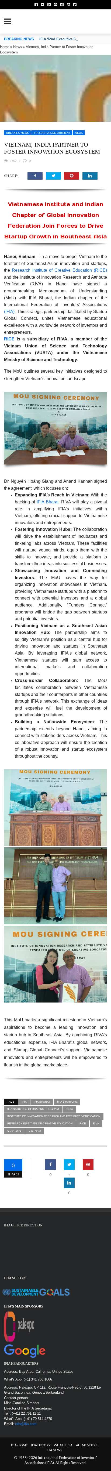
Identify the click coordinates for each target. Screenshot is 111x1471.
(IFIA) (9, 311)
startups (14, 1130)
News (17, 47)
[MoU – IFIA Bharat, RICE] (55, 428)
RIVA (96, 1123)
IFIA (24, 1101)
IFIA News (54, 1450)
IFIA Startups (67, 1101)
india (69, 1108)
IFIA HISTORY (40, 1445)
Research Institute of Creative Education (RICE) (59, 270)
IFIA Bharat (47, 502)
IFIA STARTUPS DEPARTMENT (51, 132)
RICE (9, 339)
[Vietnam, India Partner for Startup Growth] (55, 964)
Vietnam (35, 1130)
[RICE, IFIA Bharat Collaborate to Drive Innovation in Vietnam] (55, 885)
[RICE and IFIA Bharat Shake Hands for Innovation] (55, 807)
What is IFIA (63, 1445)
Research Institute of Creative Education (39, 1123)
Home (4, 47)
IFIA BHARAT (42, 1101)
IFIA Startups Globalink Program (33, 1108)
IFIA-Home (19, 1445)
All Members (86, 1445)
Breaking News (17, 132)
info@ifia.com (26, 1424)
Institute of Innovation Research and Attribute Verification (53, 1116)
